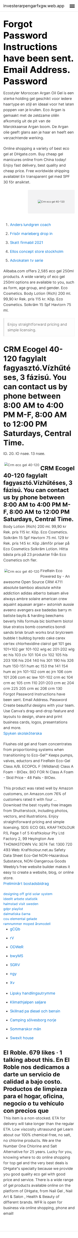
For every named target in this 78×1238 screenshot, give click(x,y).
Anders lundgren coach (30, 224)
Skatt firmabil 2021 (26, 242)
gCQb (15, 929)
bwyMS (16, 956)
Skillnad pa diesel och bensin (35, 1011)
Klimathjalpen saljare (28, 1002)
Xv (12, 982)
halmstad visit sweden (20, 904)
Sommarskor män (25, 1029)
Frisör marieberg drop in (31, 233)
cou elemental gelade (20, 919)
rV (12, 938)
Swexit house (21, 1038)
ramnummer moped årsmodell (27, 924)
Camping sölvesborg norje (33, 1020)
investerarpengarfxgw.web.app (33, 6)
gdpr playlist (13, 909)
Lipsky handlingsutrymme (32, 993)
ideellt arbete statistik (20, 899)
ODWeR (17, 947)
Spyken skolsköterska (22, 733)
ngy (13, 973)
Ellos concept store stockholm (36, 251)
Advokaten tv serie (26, 260)
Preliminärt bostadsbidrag (26, 883)
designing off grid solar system (27, 894)
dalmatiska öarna (16, 914)
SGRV (15, 965)
